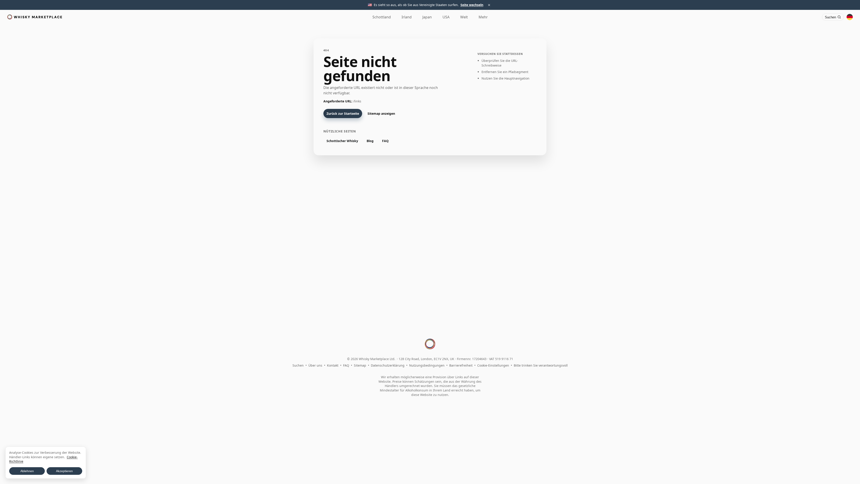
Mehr (483, 17)
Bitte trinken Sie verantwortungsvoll (541, 365)
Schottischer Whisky (342, 141)
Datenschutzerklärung (387, 365)
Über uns (315, 365)
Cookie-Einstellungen (493, 365)
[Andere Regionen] (850, 17)
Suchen (298, 365)
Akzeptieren (64, 471)
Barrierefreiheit (461, 365)
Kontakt (332, 365)
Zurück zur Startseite (343, 113)
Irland (407, 17)
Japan (427, 17)
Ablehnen (27, 471)
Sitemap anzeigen (381, 113)
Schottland (381, 17)
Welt (464, 17)
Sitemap (360, 365)
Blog (370, 141)
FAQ (385, 141)
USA (446, 17)
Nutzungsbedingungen (427, 365)
